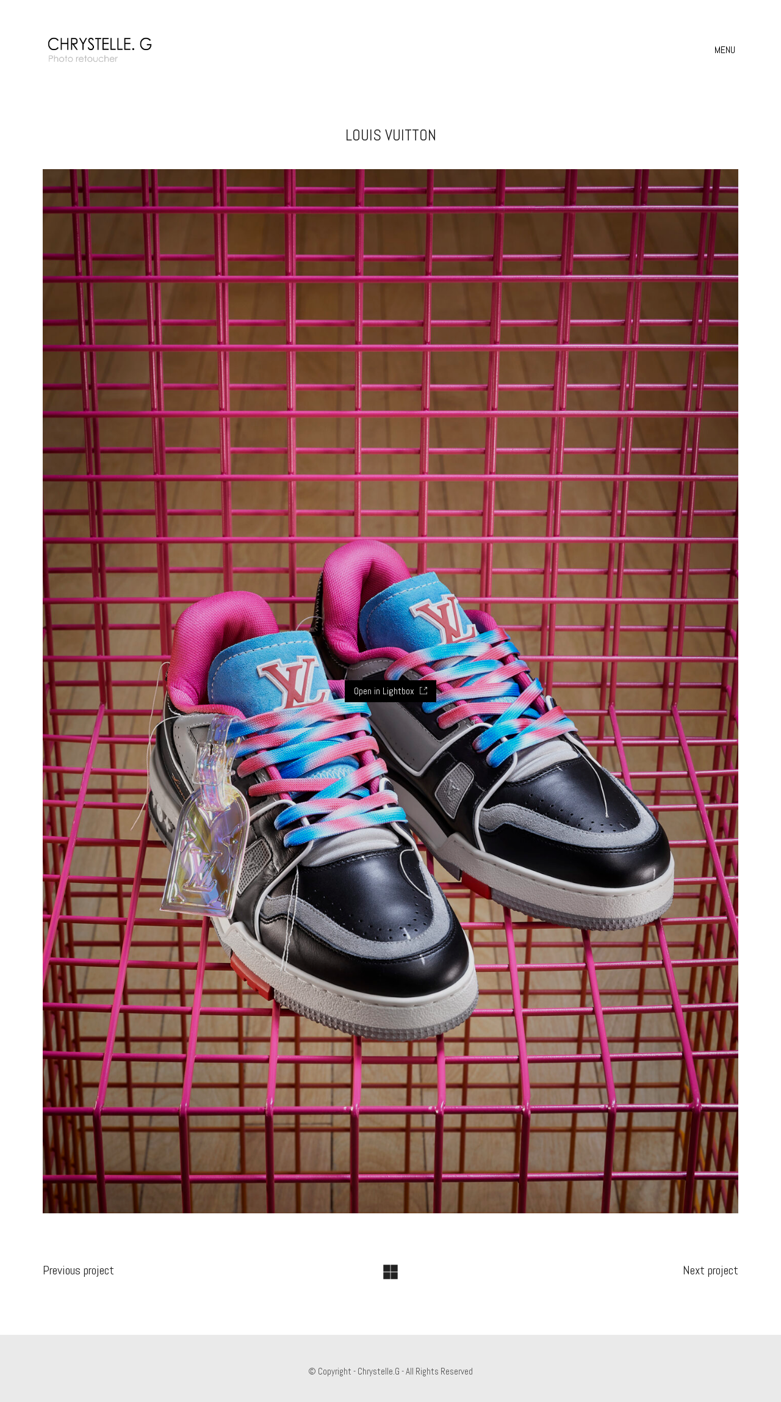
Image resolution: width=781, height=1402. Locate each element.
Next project (710, 1270)
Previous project (78, 1270)
